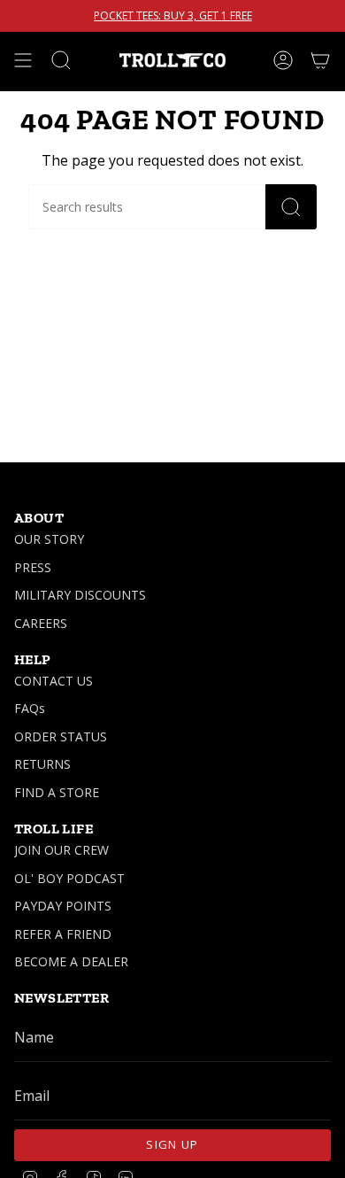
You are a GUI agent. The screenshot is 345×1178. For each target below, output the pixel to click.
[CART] (320, 60)
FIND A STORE (56, 792)
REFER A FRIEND (62, 934)
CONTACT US (53, 680)
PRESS (32, 567)
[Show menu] (23, 60)
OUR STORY (49, 539)
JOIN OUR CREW (61, 849)
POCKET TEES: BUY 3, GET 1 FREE (173, 16)
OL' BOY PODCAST (69, 878)
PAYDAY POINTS (62, 905)
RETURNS (42, 764)
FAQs (29, 708)
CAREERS (40, 623)
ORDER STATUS (60, 736)
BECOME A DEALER (71, 961)
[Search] (291, 206)
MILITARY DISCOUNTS (80, 594)
